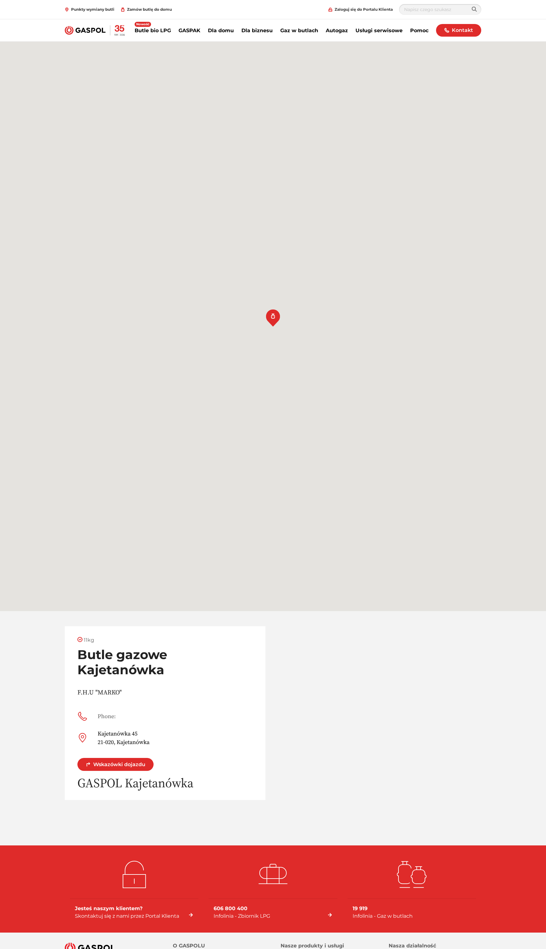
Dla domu (221, 30)
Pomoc (419, 30)
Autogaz (337, 30)
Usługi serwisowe (379, 30)
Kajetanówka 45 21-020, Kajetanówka (123, 738)
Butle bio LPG (153, 30)
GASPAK (189, 30)
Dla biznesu (257, 30)
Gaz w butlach (299, 30)
